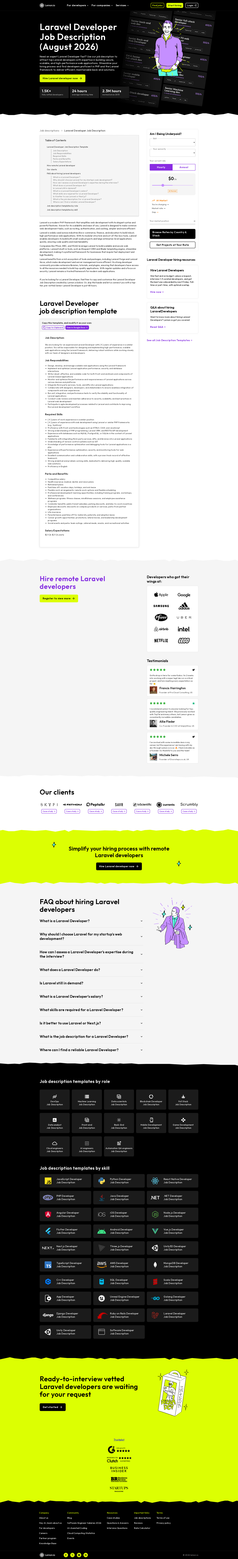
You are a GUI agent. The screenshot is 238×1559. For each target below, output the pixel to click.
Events (70, 1538)
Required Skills (59, 156)
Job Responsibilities (62, 153)
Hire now (155, 292)
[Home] (49, 1555)
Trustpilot (119, 1439)
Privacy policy (163, 1523)
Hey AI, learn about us (50, 1523)
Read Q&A (156, 326)
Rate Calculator (142, 1528)
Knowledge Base (47, 1543)
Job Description (60, 150)
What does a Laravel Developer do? (69, 185)
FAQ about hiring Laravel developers (64, 173)
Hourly (161, 167)
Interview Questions (117, 1528)
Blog (69, 1517)
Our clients (52, 169)
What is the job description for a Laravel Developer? (77, 199)
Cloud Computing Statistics (81, 1533)
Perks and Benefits (62, 159)
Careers (43, 1533)
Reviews (138, 1523)
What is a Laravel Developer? (66, 177)
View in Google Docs (76, 327)
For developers (76, 5)
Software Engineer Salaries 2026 (84, 1523)
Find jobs (157, 5)
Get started (50, 1407)
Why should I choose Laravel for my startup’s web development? (82, 180)
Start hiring (175, 5)
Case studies (113, 1517)
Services (121, 5)
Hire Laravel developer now (60, 78)
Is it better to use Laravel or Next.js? (69, 196)
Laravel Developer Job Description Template (67, 147)
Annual (183, 167)
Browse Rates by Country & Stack (169, 234)
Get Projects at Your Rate (172, 244)
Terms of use (163, 1517)
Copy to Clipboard (54, 327)
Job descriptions (142, 1517)
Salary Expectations (62, 161)
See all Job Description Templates (168, 340)
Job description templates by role (62, 206)
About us (43, 1517)
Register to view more (57, 598)
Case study (48, 811)
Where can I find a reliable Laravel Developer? (74, 202)
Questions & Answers (118, 1523)
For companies (101, 5)
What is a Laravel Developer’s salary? (70, 191)
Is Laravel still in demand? (64, 188)
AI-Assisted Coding (77, 1528)
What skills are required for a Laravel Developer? (76, 193)
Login (190, 5)
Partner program (47, 1538)
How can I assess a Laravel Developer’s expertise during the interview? (85, 182)
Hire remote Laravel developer (61, 165)
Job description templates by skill (62, 210)
